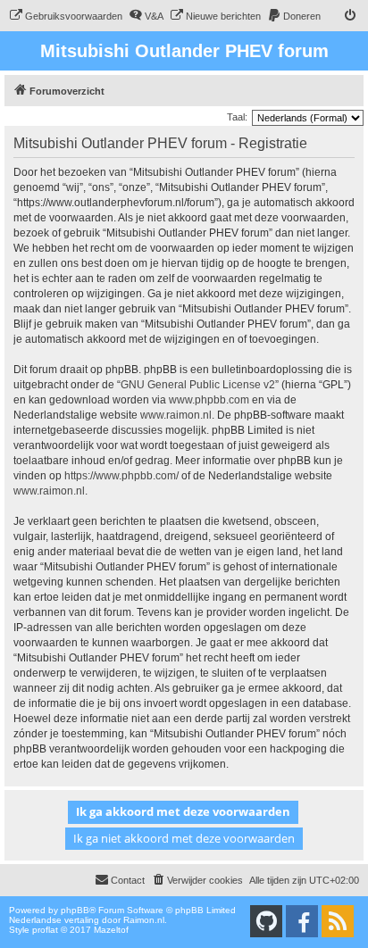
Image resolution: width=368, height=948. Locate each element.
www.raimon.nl (176, 415)
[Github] (266, 921)
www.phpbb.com (209, 400)
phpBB (75, 910)
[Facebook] (302, 921)
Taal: (237, 117)
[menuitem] (65, 16)
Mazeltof (111, 930)
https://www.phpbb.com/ (121, 476)
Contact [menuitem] (128, 880)
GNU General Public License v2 (198, 384)
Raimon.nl (143, 920)
